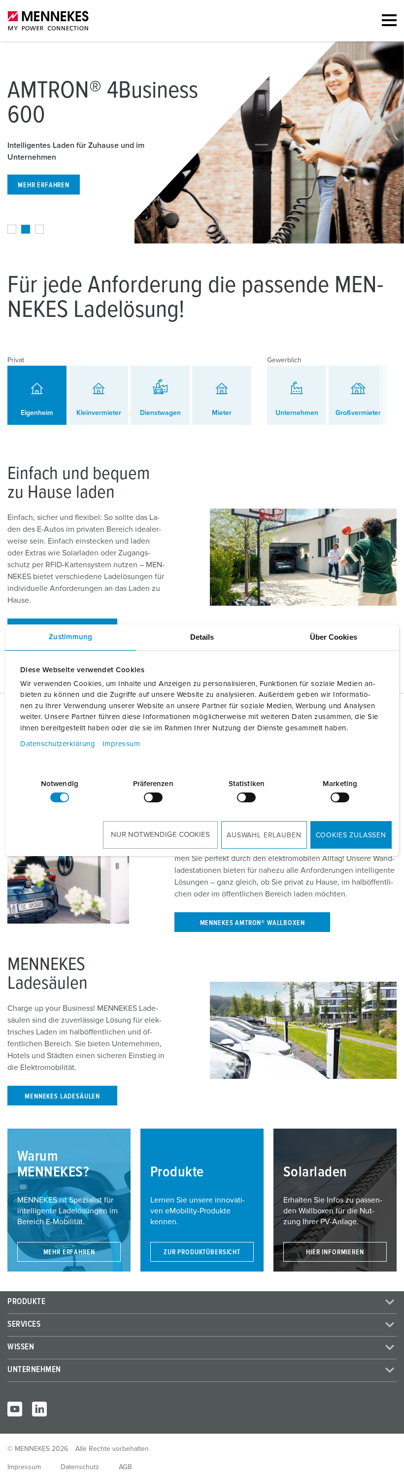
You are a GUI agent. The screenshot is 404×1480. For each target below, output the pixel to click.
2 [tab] (25, 229)
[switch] (153, 797)
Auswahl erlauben (264, 835)
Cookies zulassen (351, 835)
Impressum (121, 744)
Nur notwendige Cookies (160, 834)
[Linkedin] (39, 1409)
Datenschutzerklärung (57, 744)
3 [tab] (39, 229)
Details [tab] (202, 637)
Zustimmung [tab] (70, 637)
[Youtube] (14, 1409)
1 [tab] (11, 229)
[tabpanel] (202, 142)
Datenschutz (80, 1467)
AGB (125, 1467)
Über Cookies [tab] (333, 637)
